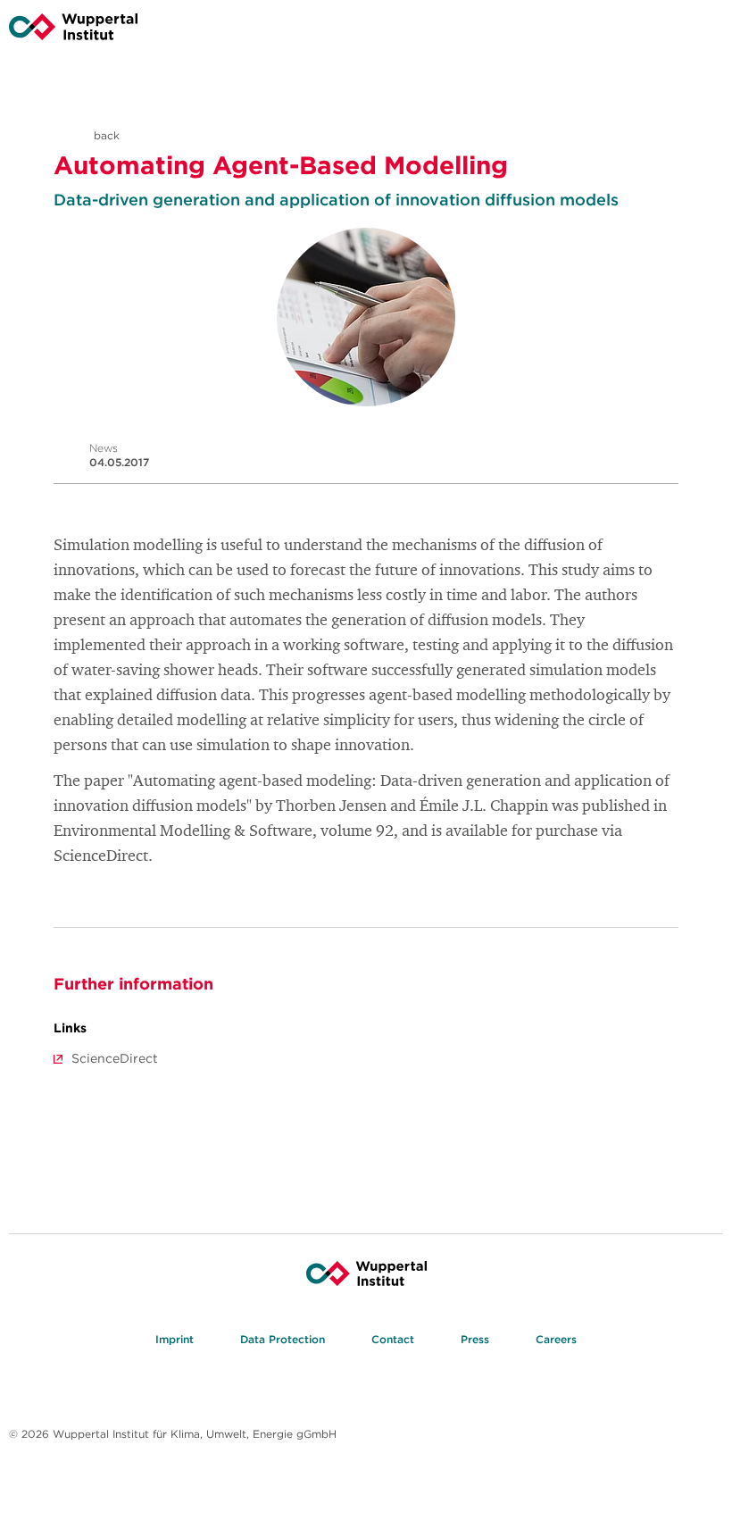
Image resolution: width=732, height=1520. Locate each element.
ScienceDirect (114, 1058)
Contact (392, 1339)
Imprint (174, 1339)
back (105, 135)
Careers (556, 1339)
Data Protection (282, 1339)
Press (475, 1339)
